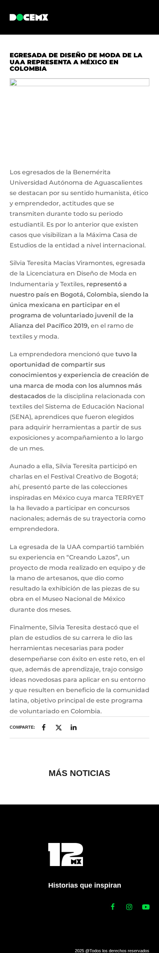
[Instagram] (129, 906)
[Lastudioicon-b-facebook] (112, 906)
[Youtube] (145, 906)
